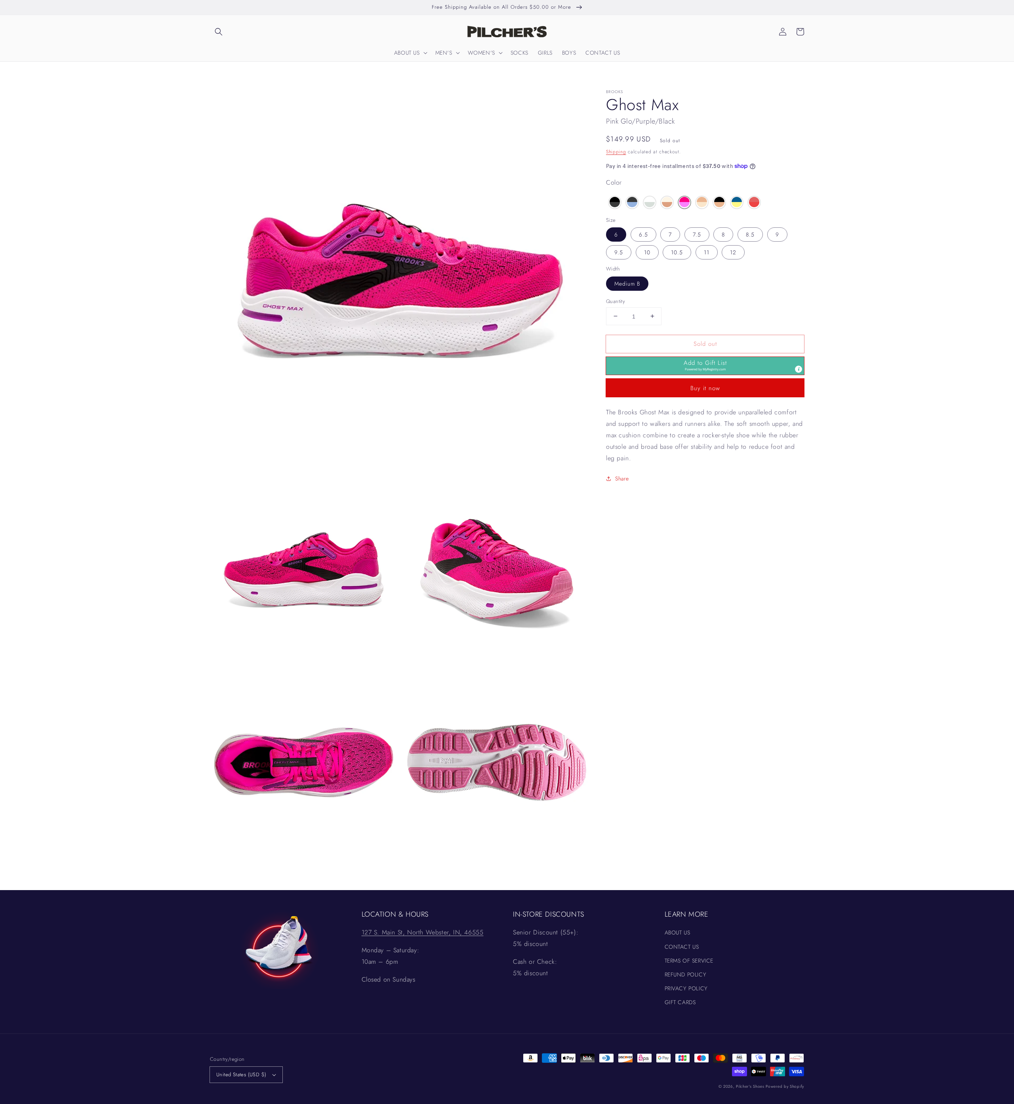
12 (733, 252)
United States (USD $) (241, 1074)
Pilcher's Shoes (751, 1086)
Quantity (615, 301)
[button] (218, 31)
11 (706, 252)
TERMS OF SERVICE (689, 961)
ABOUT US (677, 932)
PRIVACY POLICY (686, 988)
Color (614, 182)
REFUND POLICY (686, 974)
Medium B (627, 283)
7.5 (697, 234)
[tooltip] (798, 369)
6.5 (643, 234)
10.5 (677, 252)
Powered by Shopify (785, 1086)
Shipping (616, 151)
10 (647, 252)
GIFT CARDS (680, 1002)
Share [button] (622, 478)
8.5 (750, 234)
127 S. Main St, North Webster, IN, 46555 (423, 932)
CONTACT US (682, 947)
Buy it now (705, 388)
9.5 (618, 252)
